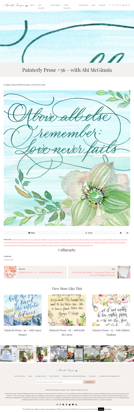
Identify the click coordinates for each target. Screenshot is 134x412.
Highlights (83, 5)
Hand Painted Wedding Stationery (109, 239)
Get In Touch (20, 376)
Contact (102, 5)
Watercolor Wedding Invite (43, 245)
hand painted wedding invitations (86, 239)
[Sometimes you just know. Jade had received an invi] (92, 353)
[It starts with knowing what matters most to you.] (108, 353)
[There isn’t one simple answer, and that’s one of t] (125, 353)
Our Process (41, 6)
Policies (92, 376)
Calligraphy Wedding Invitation (43, 239)
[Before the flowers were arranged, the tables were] (58, 353)
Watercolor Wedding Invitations (22, 245)
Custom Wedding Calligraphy (64, 239)
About (32, 5)
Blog (94, 5)
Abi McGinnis (9, 260)
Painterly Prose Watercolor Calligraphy (21, 242)
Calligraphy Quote (27, 239)
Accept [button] (101, 409)
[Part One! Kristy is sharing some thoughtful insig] (42, 353)
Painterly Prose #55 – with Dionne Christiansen (40, 272)
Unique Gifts (41, 376)
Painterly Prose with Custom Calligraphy (48, 242)
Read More (107, 409)
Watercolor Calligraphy (69, 242)
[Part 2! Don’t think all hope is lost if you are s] (25, 353)
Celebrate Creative (82, 390)
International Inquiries (109, 376)
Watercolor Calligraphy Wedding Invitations (93, 242)
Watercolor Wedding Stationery (82, 245)
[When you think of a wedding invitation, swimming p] (8, 353)
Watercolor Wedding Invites (62, 245)
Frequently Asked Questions (74, 376)
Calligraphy (16, 239)
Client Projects (67, 6)
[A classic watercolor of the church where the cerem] (75, 353)
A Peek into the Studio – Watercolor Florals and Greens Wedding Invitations (93, 273)
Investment (55, 5)
